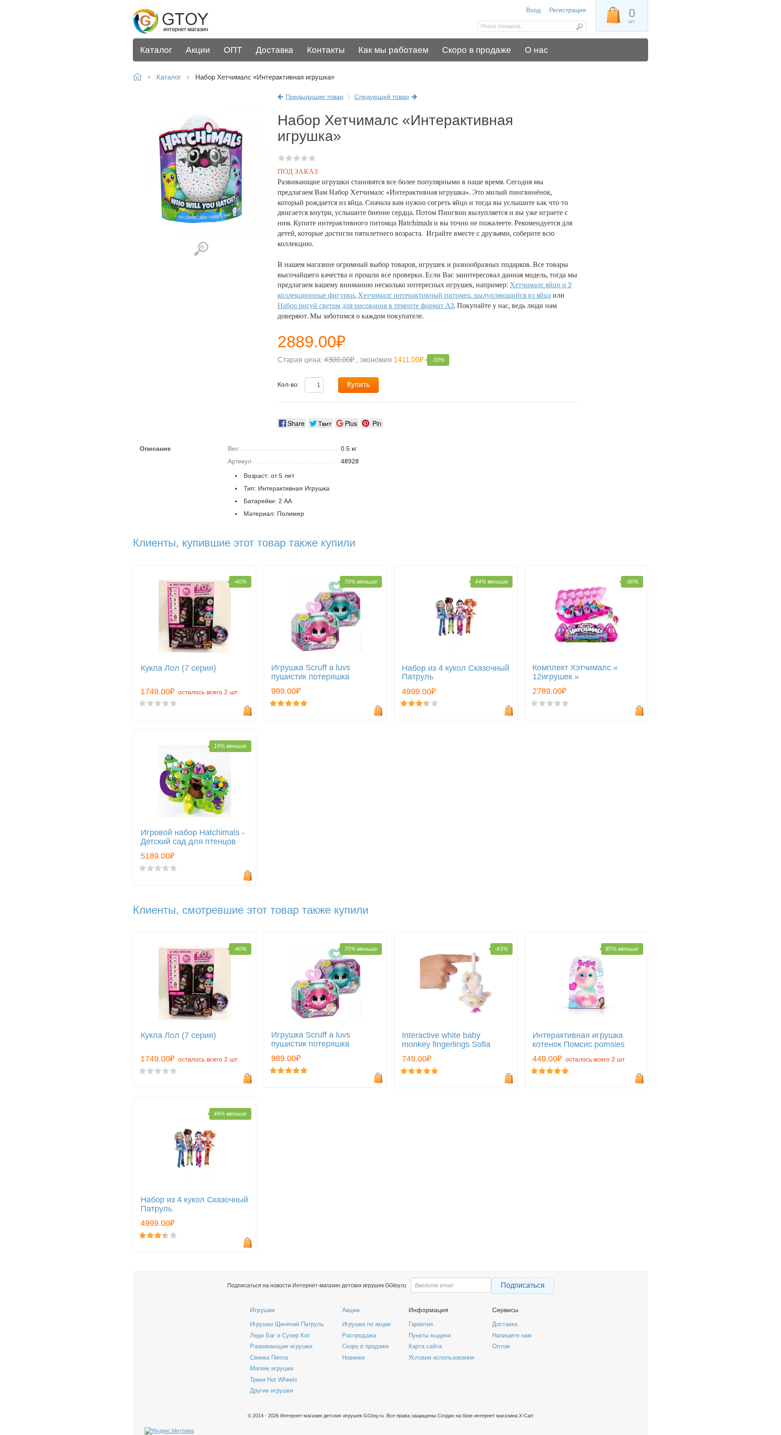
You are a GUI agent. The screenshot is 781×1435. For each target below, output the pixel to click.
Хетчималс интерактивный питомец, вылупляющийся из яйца (454, 295)
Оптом (501, 1346)
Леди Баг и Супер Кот (280, 1335)
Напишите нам (512, 1335)
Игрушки (262, 1309)
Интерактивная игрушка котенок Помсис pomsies (578, 1040)
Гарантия (421, 1324)
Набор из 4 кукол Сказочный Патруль (455, 673)
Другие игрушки (271, 1390)
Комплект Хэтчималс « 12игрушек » (575, 672)
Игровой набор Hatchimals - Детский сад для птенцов (193, 837)
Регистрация (567, 10)
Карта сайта (425, 1346)
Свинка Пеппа (269, 1357)
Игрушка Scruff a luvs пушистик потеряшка (310, 672)
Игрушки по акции (366, 1324)
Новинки (353, 1357)
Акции (351, 1309)
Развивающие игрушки (281, 1346)
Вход (533, 10)
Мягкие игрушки (271, 1368)
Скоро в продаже (365, 1346)
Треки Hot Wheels (273, 1379)
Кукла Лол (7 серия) (178, 668)
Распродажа (359, 1335)
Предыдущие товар (314, 96)
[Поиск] (579, 26)
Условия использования (441, 1357)
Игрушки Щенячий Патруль (287, 1324)
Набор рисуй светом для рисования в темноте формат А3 (366, 306)
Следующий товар (381, 96)
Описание (155, 448)
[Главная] (197, 21)
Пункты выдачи (430, 1335)
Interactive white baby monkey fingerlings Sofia (446, 1040)
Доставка (505, 1324)
